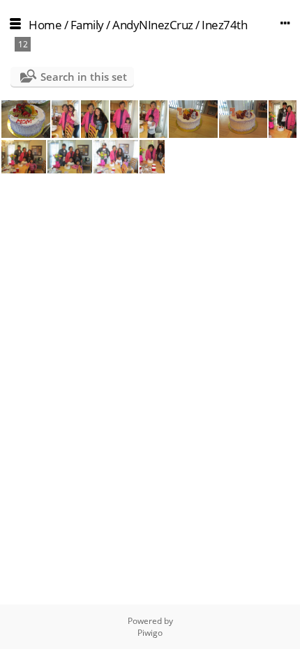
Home (45, 25)
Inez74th (224, 25)
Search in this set (83, 77)
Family (87, 25)
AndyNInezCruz (152, 25)
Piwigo (150, 633)
